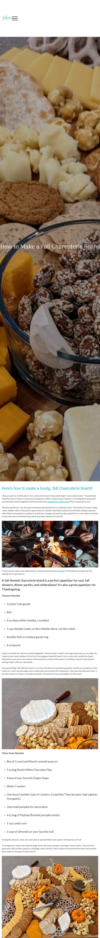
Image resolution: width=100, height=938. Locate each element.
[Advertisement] (60, 18)
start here (61, 571)
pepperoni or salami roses (58, 501)
